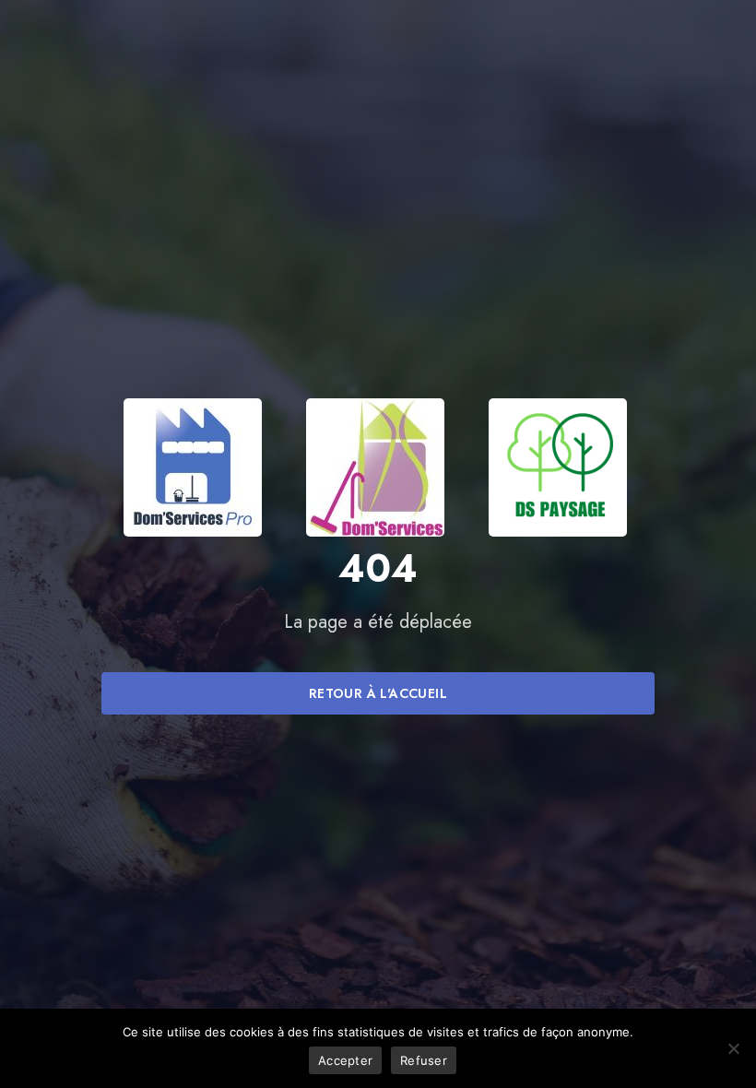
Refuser (423, 1060)
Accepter (345, 1060)
